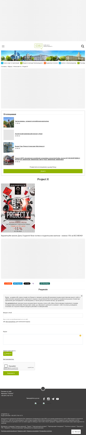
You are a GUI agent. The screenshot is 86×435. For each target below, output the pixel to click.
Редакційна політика (45, 431)
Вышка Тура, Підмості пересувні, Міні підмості (29, 146)
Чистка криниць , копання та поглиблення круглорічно (32, 121)
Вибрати (8, 353)
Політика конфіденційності (9, 431)
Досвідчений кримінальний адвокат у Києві (28, 134)
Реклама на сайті (6, 391)
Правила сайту (22, 431)
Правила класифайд (33, 431)
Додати (43, 171)
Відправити (11, 373)
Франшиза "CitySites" (7, 393)
